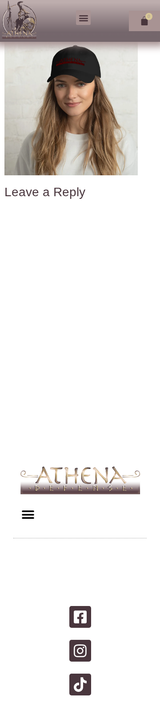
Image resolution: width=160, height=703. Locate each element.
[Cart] (144, 21)
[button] (83, 17)
